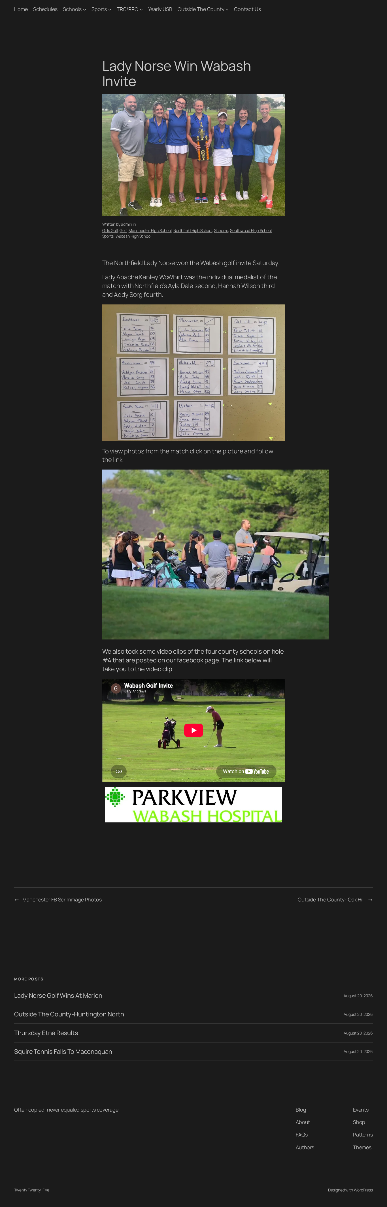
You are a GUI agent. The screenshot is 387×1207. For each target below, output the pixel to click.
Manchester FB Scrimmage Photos (62, 899)
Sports (99, 9)
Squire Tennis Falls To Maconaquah (63, 1051)
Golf (123, 230)
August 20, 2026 (358, 995)
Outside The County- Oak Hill (331, 899)
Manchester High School (150, 230)
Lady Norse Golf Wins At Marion (58, 995)
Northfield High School (192, 230)
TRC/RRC (127, 9)
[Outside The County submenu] (227, 9)
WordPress (363, 1190)
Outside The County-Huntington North (69, 1014)
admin (126, 224)
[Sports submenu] (109, 9)
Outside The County (201, 9)
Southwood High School (251, 230)
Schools (72, 9)
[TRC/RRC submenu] (141, 9)
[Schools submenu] (84, 9)
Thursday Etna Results (46, 1033)
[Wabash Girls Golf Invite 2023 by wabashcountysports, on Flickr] (215, 637)
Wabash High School (133, 236)
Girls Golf (110, 230)
